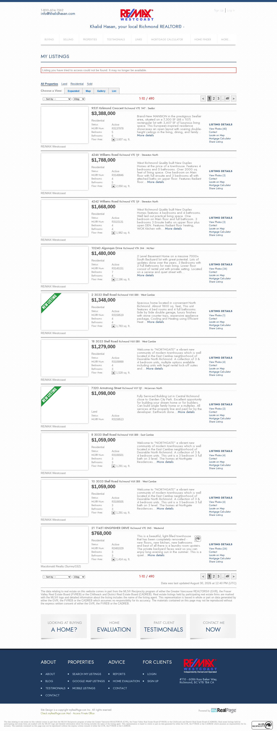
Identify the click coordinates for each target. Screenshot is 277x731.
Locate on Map (216, 135)
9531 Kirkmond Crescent (123, 108)
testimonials (163, 629)
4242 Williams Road (124, 201)
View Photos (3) (217, 175)
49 (227, 98)
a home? (64, 629)
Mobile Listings (83, 688)
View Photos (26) (218, 548)
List (114, 91)
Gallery (101, 91)
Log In (231, 10)
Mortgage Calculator (167, 39)
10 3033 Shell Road (123, 481)
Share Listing (216, 142)
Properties (90, 39)
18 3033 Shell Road (123, 341)
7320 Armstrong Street (126, 388)
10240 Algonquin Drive (122, 248)
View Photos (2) (217, 409)
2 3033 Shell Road (123, 294)
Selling (68, 39)
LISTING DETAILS (220, 124)
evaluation (114, 629)
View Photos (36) (218, 269)
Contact (213, 132)
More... (226, 39)
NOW (213, 629)
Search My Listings (86, 674)
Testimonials (116, 39)
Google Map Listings (88, 681)
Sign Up (219, 10)
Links (138, 39)
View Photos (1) (217, 315)
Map (88, 91)
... (223, 98)
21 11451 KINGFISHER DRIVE (127, 528)
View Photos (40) (218, 129)
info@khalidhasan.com (58, 13)
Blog (49, 681)
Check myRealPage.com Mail (56, 713)
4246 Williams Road (124, 155)
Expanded (73, 91)
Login (151, 674)
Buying (49, 39)
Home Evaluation (126, 681)
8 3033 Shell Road (122, 434)
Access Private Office (83, 713)
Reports (119, 674)
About (50, 674)
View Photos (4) (217, 362)
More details (145, 135)
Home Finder (202, 39)
